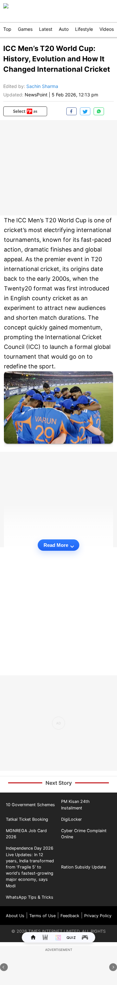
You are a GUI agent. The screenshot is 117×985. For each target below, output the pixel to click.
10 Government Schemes (30, 804)
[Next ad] (113, 967)
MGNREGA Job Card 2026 (26, 833)
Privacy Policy (97, 915)
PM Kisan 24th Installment (75, 804)
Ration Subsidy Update (83, 867)
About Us (15, 915)
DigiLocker (71, 819)
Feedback (69, 915)
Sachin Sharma (42, 86)
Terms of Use (42, 915)
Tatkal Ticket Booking (27, 819)
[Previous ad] (4, 967)
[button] (25, 111)
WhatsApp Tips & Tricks (29, 897)
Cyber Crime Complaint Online (84, 833)
